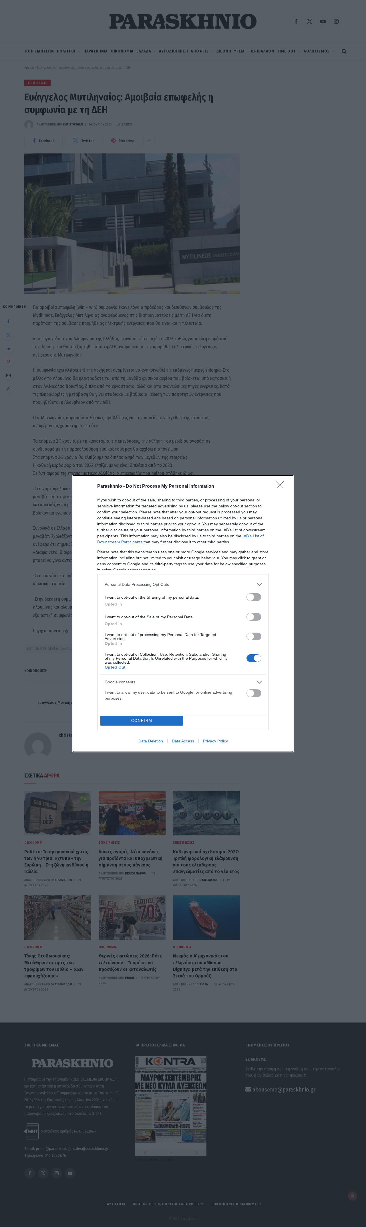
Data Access (183, 741)
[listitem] (183, 585)
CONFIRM (141, 720)
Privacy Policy (215, 741)
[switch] (253, 597)
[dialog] (183, 613)
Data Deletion (150, 741)
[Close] (282, 486)
